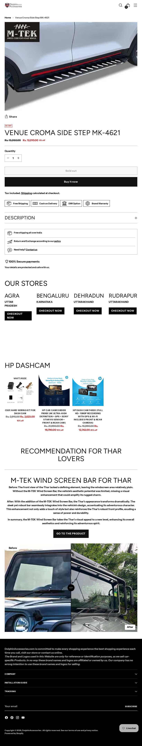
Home (8, 17)
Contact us (31, 249)
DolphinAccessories (32, 730)
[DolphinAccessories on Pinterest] (12, 718)
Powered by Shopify (14, 733)
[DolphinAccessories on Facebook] (7, 718)
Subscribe (131, 706)
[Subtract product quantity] (18, 158)
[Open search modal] (120, 5)
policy (57, 241)
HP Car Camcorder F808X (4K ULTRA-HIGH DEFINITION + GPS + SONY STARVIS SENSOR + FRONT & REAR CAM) (54, 416)
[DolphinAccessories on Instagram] (18, 718)
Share (13, 116)
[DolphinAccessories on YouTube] (23, 718)
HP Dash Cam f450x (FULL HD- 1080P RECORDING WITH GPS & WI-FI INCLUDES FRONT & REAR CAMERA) (88, 416)
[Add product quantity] (8, 158)
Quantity (10, 151)
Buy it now (71, 181)
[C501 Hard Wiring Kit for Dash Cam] (20, 390)
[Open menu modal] (135, 5)
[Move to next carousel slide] (134, 343)
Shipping (26, 193)
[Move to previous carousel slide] (126, 343)
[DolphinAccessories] (13, 5)
